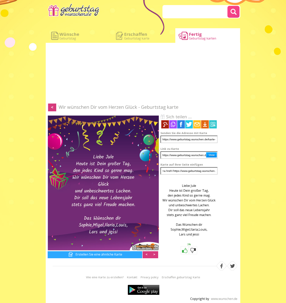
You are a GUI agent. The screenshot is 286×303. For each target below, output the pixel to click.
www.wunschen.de (224, 299)
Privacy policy (149, 277)
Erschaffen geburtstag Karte (181, 277)
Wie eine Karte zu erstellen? (105, 277)
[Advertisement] (143, 74)
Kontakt (132, 277)
